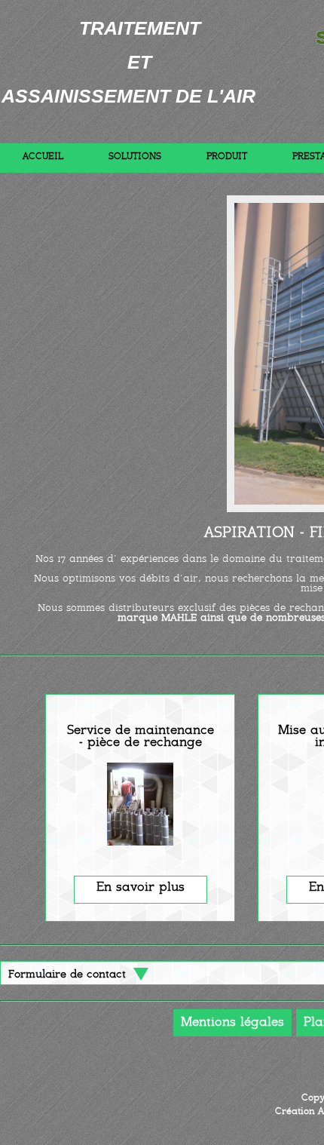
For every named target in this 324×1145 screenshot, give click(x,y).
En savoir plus (140, 888)
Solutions (135, 156)
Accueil (43, 156)
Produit (226, 156)
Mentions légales (232, 1023)
